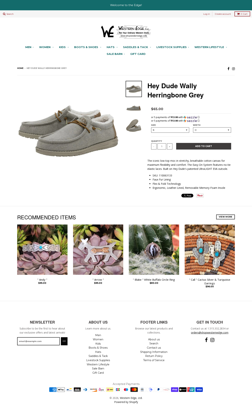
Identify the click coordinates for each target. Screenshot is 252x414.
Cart (244, 14)
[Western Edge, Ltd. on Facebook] (228, 68)
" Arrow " (98, 279)
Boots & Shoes (86, 47)
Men (28, 47)
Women (45, 47)
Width (196, 125)
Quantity (156, 141)
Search (153, 343)
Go (64, 341)
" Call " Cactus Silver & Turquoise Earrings (209, 281)
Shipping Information (154, 352)
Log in (206, 14)
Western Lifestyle (209, 47)
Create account (223, 14)
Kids (62, 47)
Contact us (154, 347)
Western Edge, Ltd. (131, 398)
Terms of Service (154, 360)
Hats (111, 47)
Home (20, 68)
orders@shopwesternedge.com (209, 332)
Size (153, 125)
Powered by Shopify (126, 402)
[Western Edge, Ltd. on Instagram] (233, 68)
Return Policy (154, 356)
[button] (191, 117)
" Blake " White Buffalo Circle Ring (154, 279)
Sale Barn (114, 54)
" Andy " (42, 279)
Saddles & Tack (136, 47)
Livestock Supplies (171, 47)
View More (225, 216)
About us (154, 339)
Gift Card (138, 54)
